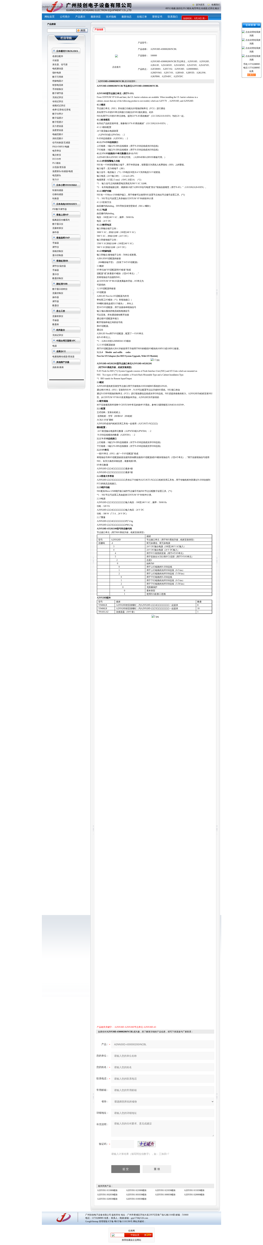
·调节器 (55, 301)
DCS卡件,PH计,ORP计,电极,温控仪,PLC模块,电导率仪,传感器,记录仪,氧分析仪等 (185, 8)
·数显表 (55, 324)
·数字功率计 (57, 114)
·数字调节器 (57, 93)
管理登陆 (103, 1221)
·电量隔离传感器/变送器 (63, 356)
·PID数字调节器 (59, 209)
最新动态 (126, 16)
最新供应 (96, 16)
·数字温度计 (57, 118)
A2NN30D (119, 1027)
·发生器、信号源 (59, 64)
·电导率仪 (56, 151)
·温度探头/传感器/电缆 (62, 171)
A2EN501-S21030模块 (165, 1190)
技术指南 (111, 16)
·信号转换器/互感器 (61, 142)
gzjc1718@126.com (139, 1218)
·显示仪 (55, 274)
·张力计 (55, 179)
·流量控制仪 (57, 293)
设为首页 (200, 4)
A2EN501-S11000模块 (107, 1190)
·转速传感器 (57, 190)
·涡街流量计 (57, 138)
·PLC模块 (56, 163)
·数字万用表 (57, 77)
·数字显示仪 (57, 224)
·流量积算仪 (57, 228)
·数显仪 (55, 305)
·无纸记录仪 (57, 97)
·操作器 (55, 232)
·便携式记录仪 (58, 105)
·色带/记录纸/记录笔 (61, 109)
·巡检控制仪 (57, 251)
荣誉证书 (157, 16)
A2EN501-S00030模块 (165, 1194)
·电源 (54, 346)
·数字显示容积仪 (59, 289)
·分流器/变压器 (59, 167)
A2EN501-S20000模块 (194, 1194)
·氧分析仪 (56, 155)
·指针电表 (56, 72)
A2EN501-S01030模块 (136, 1194)
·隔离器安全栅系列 (61, 220)
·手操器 (55, 243)
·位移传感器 (57, 194)
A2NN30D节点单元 (134, 1027)
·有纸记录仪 (57, 101)
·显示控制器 (57, 255)
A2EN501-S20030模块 (107, 1199)
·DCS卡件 (56, 159)
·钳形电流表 (57, 85)
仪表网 (131, 1230)
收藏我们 (215, 4)
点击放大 (116, 67)
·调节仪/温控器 (59, 266)
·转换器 (55, 198)
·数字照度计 (57, 122)
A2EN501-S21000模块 (136, 1190)
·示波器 (55, 60)
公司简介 (65, 16)
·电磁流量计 (57, 134)
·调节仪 (55, 247)
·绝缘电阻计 (57, 81)
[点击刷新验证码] (146, 1144)
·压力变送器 (57, 126)
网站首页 (50, 16)
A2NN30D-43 (149, 1027)
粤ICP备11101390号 (123, 1221)
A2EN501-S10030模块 (136, 1199)
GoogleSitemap (91, 1221)
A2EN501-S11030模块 (194, 1190)
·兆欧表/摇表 (58, 367)
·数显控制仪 (57, 278)
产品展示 (80, 16)
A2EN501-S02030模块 (107, 1194)
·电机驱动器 (57, 68)
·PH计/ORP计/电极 (60, 146)
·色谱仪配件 (57, 56)
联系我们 (173, 16)
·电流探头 (56, 175)
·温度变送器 (57, 130)
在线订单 (142, 16)
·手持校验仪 (57, 89)
